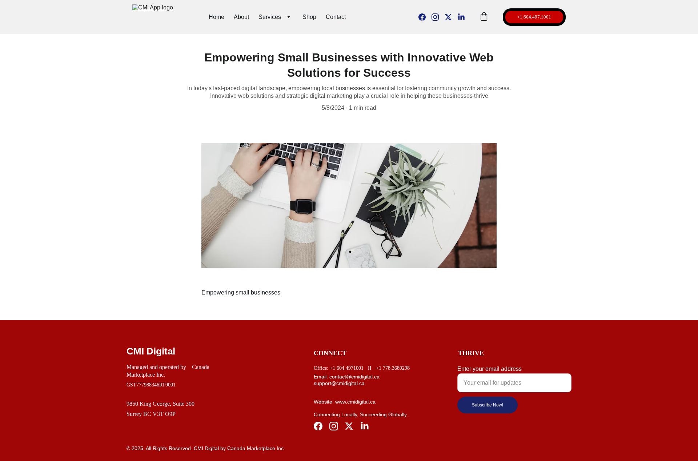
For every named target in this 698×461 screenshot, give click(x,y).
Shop (309, 17)
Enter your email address (489, 369)
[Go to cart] (484, 17)
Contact (336, 17)
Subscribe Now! (487, 405)
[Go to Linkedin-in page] (461, 17)
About (241, 17)
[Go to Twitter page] (451, 17)
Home (216, 17)
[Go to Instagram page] (438, 17)
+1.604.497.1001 (534, 17)
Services (269, 17)
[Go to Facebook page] (425, 17)
